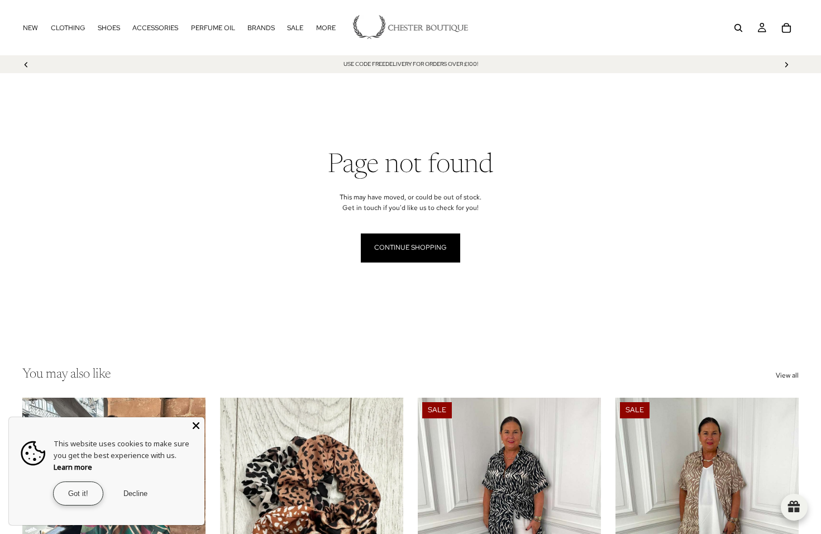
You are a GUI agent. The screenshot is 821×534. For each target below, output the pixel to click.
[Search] (738, 28)
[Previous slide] (26, 64)
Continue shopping (410, 247)
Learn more (73, 467)
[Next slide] (786, 64)
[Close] (196, 425)
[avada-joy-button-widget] (794, 507)
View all (787, 375)
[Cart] (786, 28)
